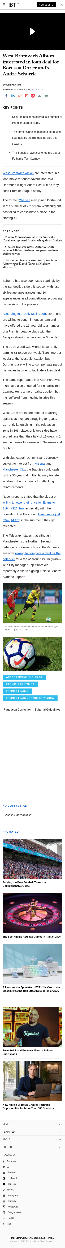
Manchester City (14, 469)
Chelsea (24, 200)
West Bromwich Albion (18, 173)
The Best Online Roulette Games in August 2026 (32, 936)
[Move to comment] (46, 96)
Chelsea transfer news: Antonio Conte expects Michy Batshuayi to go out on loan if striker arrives (32, 251)
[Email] (39, 96)
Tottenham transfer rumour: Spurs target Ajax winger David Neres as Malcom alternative (31, 264)
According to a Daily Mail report (24, 313)
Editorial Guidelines (47, 709)
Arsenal (40, 463)
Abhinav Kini (13, 84)
